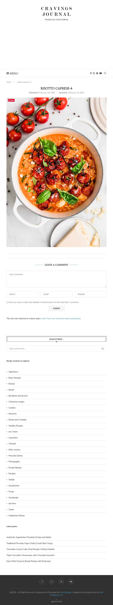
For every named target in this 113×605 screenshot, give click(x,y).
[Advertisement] (56, 48)
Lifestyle (12, 443)
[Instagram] (94, 73)
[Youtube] (100, 73)
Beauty (12, 384)
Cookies (12, 408)
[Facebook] (91, 73)
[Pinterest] (97, 73)
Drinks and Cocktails (17, 419)
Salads (11, 479)
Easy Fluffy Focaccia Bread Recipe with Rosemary (28, 561)
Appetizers (13, 372)
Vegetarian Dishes (17, 515)
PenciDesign (65, 592)
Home (8, 82)
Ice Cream (13, 431)
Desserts (13, 413)
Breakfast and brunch (18, 396)
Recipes (12, 473)
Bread (11, 390)
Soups (11, 491)
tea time (12, 503)
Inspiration (13, 437)
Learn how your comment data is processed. (61, 318)
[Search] (105, 73)
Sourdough (13, 497)
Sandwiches (14, 485)
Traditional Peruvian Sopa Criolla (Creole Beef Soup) (29, 543)
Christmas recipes (16, 401)
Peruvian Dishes (16, 455)
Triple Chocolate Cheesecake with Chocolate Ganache (30, 555)
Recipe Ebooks (15, 467)
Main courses (14, 449)
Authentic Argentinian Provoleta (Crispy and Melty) (28, 537)
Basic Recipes (15, 378)
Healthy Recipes (16, 426)
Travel (11, 509)
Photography (14, 461)
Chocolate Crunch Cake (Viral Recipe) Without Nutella (30, 549)
